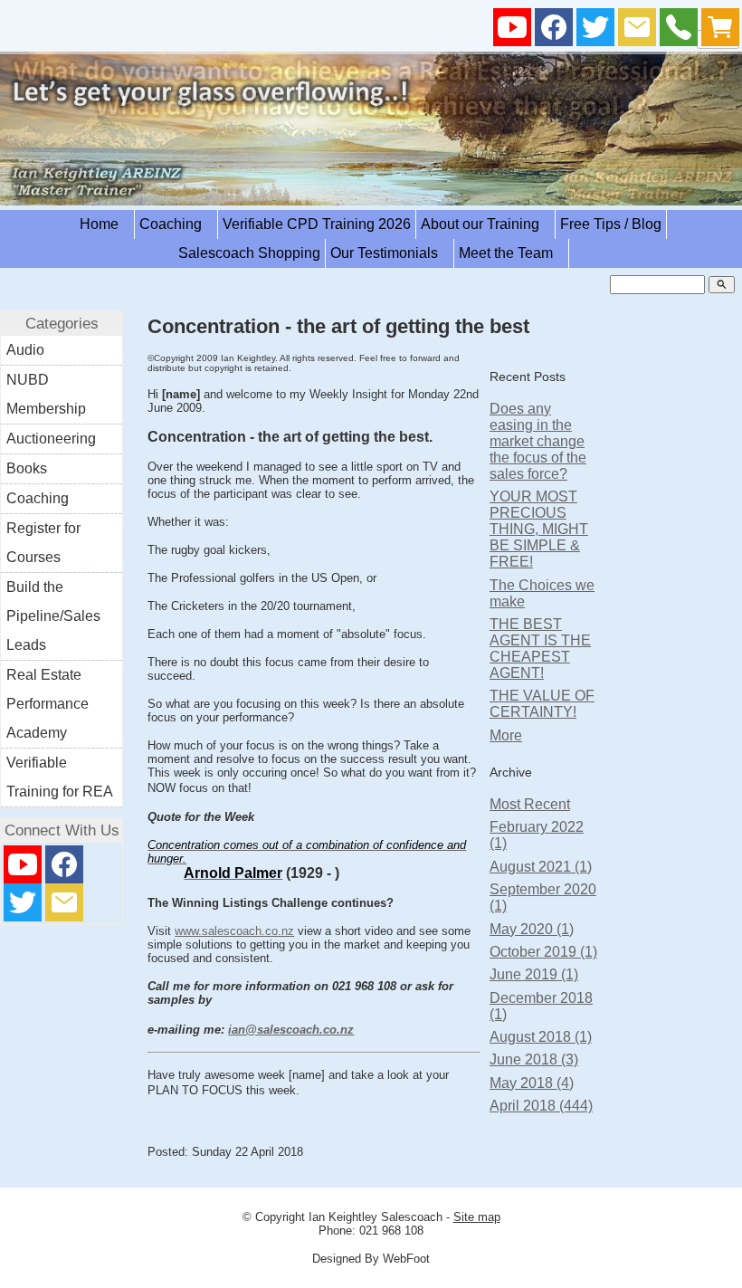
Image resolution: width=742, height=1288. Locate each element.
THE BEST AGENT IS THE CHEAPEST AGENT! (540, 648)
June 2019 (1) (534, 974)
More (506, 735)
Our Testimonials (389, 253)
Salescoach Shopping (249, 253)
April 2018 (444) (541, 1105)
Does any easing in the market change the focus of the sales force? (538, 441)
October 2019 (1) (543, 951)
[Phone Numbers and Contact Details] (679, 31)
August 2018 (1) (541, 1037)
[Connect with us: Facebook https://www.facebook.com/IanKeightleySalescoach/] (554, 31)
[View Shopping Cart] (720, 31)
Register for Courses (43, 542)
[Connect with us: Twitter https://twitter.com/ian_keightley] (595, 31)
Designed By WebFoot (371, 1258)
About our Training (485, 224)
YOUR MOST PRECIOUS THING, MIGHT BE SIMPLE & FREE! (539, 529)
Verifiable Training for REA (59, 777)
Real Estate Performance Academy (47, 703)
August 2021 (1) (541, 866)
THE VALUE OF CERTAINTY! (542, 704)
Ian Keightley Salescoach (375, 1217)
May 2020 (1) (532, 929)
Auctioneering (51, 438)
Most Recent (530, 804)
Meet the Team (511, 253)
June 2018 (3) (534, 1059)
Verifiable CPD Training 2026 (317, 224)
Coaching (176, 224)
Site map (476, 1217)
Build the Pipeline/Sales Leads (53, 616)
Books (26, 468)
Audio (25, 350)
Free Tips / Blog (610, 224)
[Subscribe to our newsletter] (637, 31)
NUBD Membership (46, 394)
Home (104, 224)
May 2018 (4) (532, 1083)
